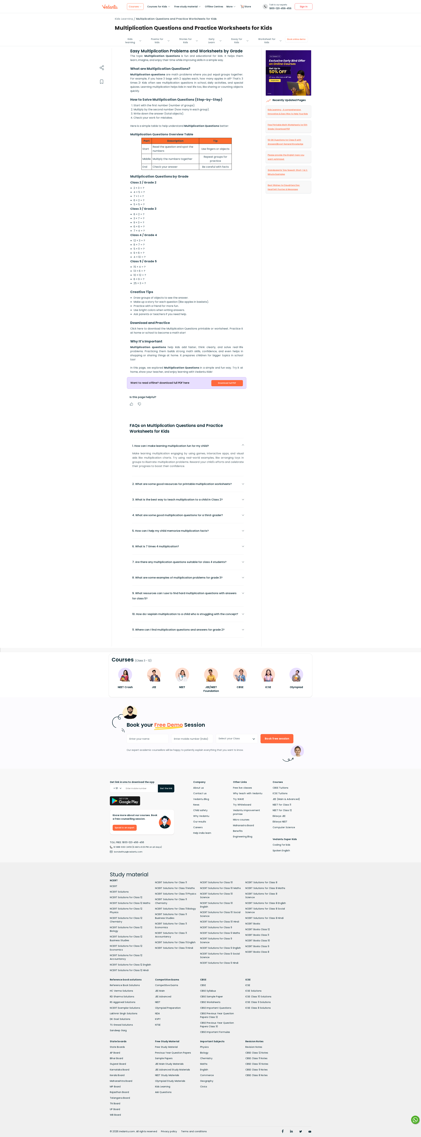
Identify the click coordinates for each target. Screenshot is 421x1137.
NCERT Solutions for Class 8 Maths (265, 888)
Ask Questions (163, 1092)
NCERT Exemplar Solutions (125, 1008)
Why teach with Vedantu (247, 793)
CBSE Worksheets (210, 1002)
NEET (158, 1002)
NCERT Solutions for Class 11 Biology (175, 908)
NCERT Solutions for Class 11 (171, 882)
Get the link (166, 788)
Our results (199, 821)
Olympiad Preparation (168, 1008)
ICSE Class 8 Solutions (258, 1008)
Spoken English (281, 850)
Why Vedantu (201, 816)
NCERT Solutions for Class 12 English (130, 964)
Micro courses (241, 819)
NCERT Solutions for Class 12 (126, 897)
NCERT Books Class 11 (257, 935)
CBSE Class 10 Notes (256, 1064)
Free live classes (242, 787)
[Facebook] (283, 1132)
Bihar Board (116, 1058)
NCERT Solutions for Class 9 (216, 927)
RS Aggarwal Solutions (122, 1002)
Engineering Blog (242, 836)
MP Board (115, 1086)
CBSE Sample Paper (211, 996)
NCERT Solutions (119, 891)
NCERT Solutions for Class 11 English (175, 942)
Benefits (238, 831)
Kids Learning (124, 19)
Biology (204, 1052)
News (196, 804)
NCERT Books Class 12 (257, 929)
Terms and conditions (194, 1131)
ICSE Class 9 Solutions (258, 1002)
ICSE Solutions (253, 990)
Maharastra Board (243, 825)
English (204, 1069)
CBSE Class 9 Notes (256, 1069)
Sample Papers (164, 1058)
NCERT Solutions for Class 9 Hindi (219, 963)
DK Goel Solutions (120, 1019)
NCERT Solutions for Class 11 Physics (175, 893)
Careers (197, 827)
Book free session (277, 738)
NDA (157, 1013)
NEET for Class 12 (282, 810)
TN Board (115, 1103)
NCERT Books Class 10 (257, 940)
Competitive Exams (166, 985)
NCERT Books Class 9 (257, 946)
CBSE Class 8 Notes (256, 1075)
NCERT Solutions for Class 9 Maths (220, 933)
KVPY (158, 1019)
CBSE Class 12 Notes (256, 1052)
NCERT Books (252, 923)
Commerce (207, 1075)
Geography (206, 1081)
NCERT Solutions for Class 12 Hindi (129, 970)
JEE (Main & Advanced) (286, 799)
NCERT (113, 886)
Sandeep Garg (118, 1030)
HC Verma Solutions (121, 990)
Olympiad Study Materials (170, 1081)
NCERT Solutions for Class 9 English (220, 948)
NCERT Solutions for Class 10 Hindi (219, 921)
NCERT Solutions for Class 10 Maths (220, 888)
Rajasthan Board (119, 1092)
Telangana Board (120, 1098)
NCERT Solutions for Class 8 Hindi (264, 918)
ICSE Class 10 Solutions (258, 996)
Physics (204, 1047)
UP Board (115, 1109)
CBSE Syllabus (208, 990)
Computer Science (284, 827)
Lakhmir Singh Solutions (123, 1013)
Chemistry (206, 1058)
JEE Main (160, 990)
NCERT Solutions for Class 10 (216, 882)
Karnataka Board (119, 1069)
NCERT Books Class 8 (257, 952)
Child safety (200, 810)
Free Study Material (166, 1047)
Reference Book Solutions (125, 985)
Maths (203, 1064)
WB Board (115, 1114)
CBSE (203, 985)
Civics (203, 1086)
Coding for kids (281, 844)
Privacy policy (169, 1131)
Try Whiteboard (242, 804)
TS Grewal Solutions (121, 1024)
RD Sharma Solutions (122, 996)
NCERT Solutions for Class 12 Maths (130, 903)
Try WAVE (238, 799)
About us (198, 787)
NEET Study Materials (167, 1075)
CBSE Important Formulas (215, 1032)
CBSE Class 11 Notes (256, 1058)
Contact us (200, 793)
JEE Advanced (163, 996)
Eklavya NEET (280, 821)
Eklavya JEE (279, 816)
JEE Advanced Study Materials (172, 1069)
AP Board (115, 1052)
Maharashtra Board (121, 1081)
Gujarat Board (118, 1064)
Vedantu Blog (201, 799)
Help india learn (202, 833)
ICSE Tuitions (280, 793)
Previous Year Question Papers (173, 1052)
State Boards (117, 1047)
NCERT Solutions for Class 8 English (265, 903)
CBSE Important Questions (215, 1008)
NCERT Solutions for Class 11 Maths (175, 888)
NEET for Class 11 (282, 804)
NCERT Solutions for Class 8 (261, 882)
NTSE (158, 1024)
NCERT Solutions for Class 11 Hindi (174, 948)
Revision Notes (253, 1047)
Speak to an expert (125, 827)
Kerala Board (117, 1075)
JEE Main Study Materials (169, 1064)
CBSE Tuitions (280, 787)
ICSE (247, 985)
